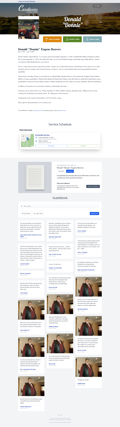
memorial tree (38, 110)
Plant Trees (83, 146)
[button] (27, 139)
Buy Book (70, 171)
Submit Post (94, 213)
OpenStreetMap (61, 422)
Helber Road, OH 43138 (45, 142)
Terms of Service (64, 419)
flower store (62, 110)
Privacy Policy (55, 419)
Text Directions (51, 146)
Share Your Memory (93, 186)
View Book (61, 171)
